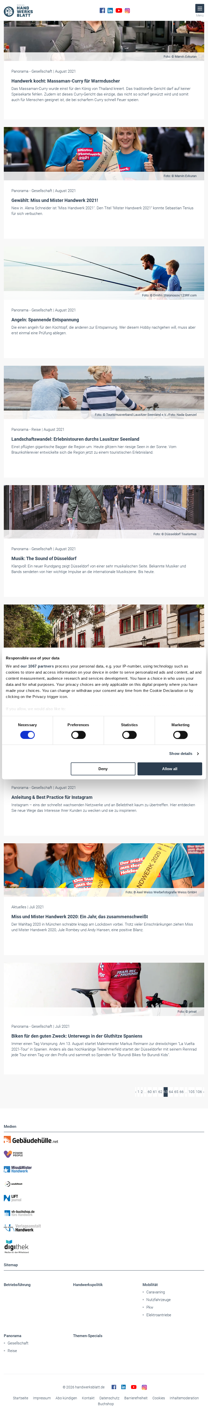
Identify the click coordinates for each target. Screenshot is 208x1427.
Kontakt (88, 1398)
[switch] (78, 735)
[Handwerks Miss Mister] (104, 1168)
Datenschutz (109, 1398)
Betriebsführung (17, 1284)
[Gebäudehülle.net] (104, 1139)
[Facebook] (102, 10)
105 (191, 1092)
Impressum (42, 1398)
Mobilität (150, 1284)
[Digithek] (104, 1247)
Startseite (20, 1398)
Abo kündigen (66, 1398)
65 (176, 1092)
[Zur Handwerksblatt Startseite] (18, 10)
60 (150, 1092)
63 (166, 1092)
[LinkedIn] (110, 10)
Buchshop (106, 1404)
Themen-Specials (87, 1336)
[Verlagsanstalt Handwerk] (104, 1227)
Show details (180, 753)
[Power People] (104, 1154)
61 (155, 1092)
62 (160, 1092)
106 (199, 1092)
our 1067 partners (37, 666)
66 (182, 1092)
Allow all (169, 769)
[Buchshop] (104, 1213)
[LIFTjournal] (104, 1198)
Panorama (12, 1336)
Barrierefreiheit (136, 1398)
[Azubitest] (104, 1183)
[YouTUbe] (118, 10)
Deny (103, 769)
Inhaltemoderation (184, 1398)
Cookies (158, 1398)
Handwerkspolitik (88, 1284)
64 (171, 1092)
